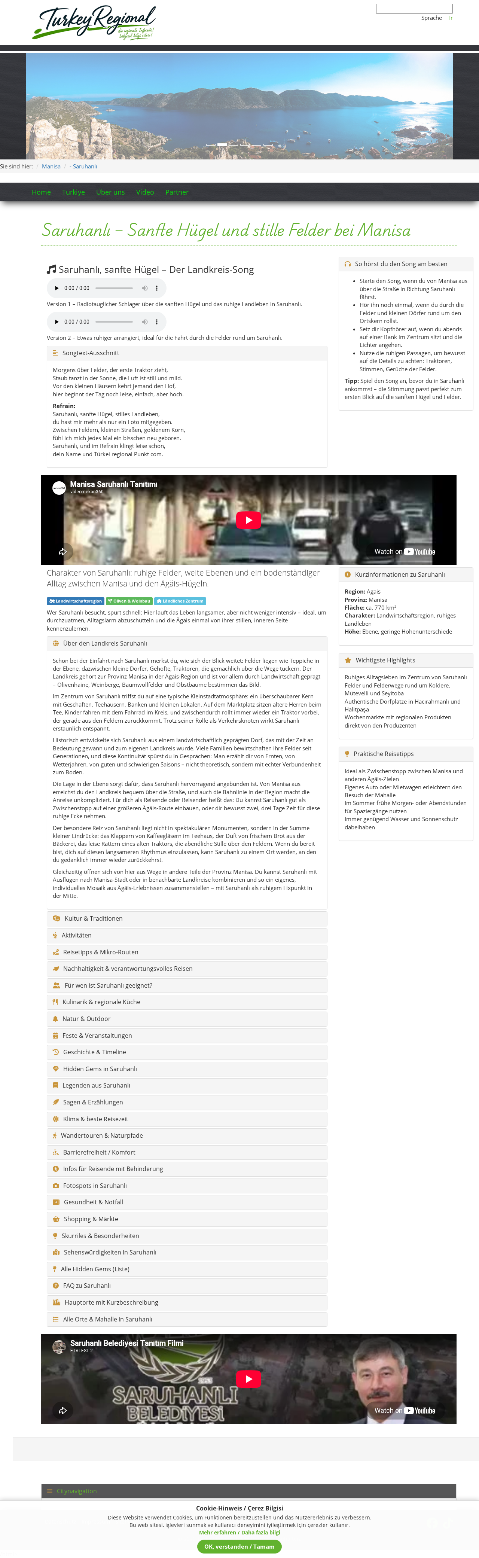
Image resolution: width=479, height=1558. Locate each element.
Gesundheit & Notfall (92, 1202)
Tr (450, 17)
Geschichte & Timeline (94, 1052)
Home (41, 191)
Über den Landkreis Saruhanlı (104, 643)
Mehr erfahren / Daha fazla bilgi (239, 1532)
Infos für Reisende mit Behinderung (112, 1169)
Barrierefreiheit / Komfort (98, 1152)
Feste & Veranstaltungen (96, 1036)
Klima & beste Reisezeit (95, 1119)
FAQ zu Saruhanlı (86, 1286)
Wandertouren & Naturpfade (101, 1135)
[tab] (249, 1491)
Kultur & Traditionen (93, 918)
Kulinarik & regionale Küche (100, 1002)
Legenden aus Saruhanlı (95, 1085)
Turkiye (73, 191)
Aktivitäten (76, 935)
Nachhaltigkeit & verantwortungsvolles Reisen (127, 969)
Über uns (110, 191)
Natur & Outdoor (86, 1019)
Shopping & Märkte (90, 1219)
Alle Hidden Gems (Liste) (94, 1269)
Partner (177, 191)
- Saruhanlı (83, 166)
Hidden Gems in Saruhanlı (99, 1069)
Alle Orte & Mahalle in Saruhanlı (107, 1319)
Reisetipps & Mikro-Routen (100, 952)
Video (145, 191)
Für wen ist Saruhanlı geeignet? (107, 985)
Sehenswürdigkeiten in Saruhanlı (109, 1252)
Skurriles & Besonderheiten (99, 1236)
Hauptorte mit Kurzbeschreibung (110, 1302)
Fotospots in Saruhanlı (94, 1186)
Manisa (51, 166)
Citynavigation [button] (76, 1491)
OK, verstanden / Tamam (239, 1546)
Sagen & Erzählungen (92, 1102)
